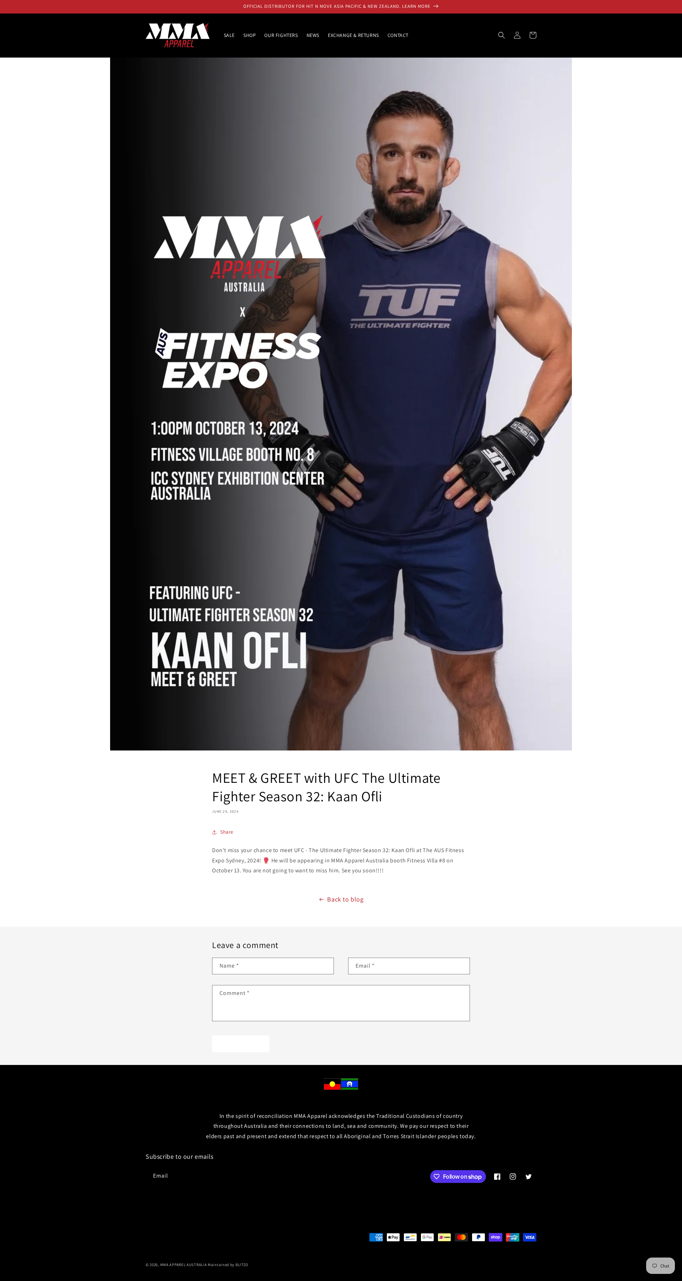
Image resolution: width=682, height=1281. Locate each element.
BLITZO (242, 1264)
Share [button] (226, 832)
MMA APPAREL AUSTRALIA (184, 1264)
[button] (501, 35)
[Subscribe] (265, 1176)
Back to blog (345, 899)
